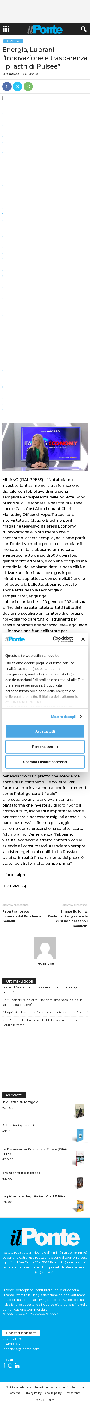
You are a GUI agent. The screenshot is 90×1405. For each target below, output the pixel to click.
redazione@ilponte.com (20, 1349)
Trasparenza (73, 1393)
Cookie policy (53, 1393)
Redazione (41, 1387)
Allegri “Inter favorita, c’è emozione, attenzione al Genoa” (45, 1012)
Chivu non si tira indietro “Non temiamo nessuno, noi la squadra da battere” (42, 1002)
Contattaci (15, 1393)
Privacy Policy (33, 1393)
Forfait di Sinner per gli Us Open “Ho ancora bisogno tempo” (41, 989)
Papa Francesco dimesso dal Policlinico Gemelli (21, 916)
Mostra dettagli (63, 716)
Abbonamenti (59, 1387)
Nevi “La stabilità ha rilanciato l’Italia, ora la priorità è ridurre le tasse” (40, 1022)
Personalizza (42, 746)
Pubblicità (78, 1387)
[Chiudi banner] (83, 639)
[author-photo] (45, 948)
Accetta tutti (45, 731)
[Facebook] (7, 86)
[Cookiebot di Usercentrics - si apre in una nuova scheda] (54, 639)
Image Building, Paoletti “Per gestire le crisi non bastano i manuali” (68, 918)
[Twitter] (17, 86)
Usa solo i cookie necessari (45, 762)
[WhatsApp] (28, 86)
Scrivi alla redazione (18, 1387)
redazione (12, 74)
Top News (13, 41)
